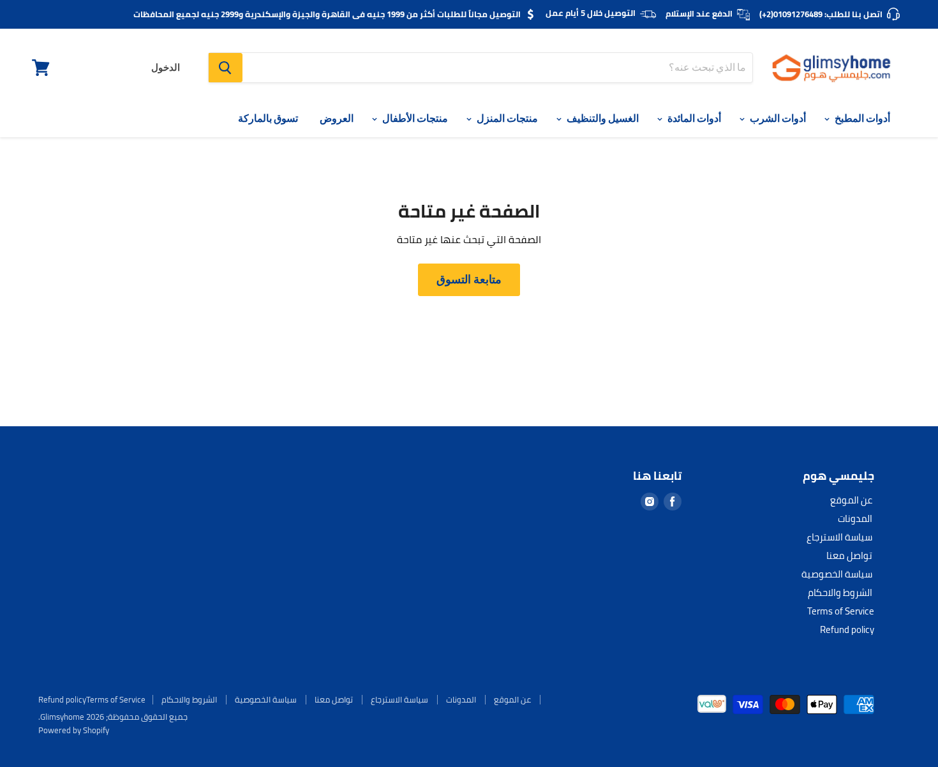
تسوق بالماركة (268, 118)
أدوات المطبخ (861, 118)
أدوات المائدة (693, 118)
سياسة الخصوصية (837, 574)
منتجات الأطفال (414, 118)
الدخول (165, 67)
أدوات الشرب (777, 118)
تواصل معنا (849, 555)
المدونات (855, 518)
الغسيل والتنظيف (602, 118)
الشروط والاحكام (840, 592)
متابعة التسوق (469, 279)
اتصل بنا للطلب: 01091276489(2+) (820, 14)
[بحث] (225, 67)
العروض (337, 118)
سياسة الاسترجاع (839, 537)
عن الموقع (851, 500)
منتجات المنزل (506, 118)
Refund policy (847, 629)
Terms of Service (840, 611)
